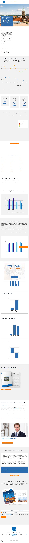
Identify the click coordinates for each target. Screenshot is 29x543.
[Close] (24, 263)
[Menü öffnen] (26, 2)
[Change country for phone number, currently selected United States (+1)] (1, 512)
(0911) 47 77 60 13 (13, 1)
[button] (14, 277)
